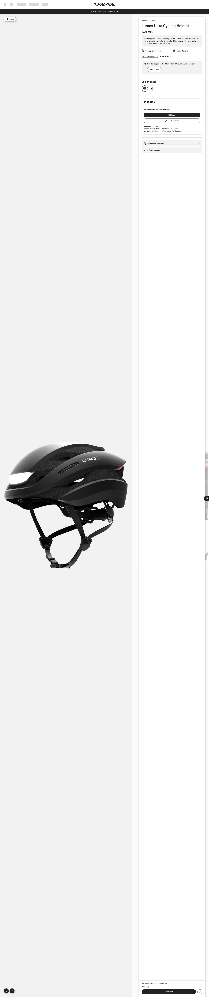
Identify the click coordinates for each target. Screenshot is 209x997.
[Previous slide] (6, 990)
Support (45, 4)
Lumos (152, 21)
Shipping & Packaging (162, 131)
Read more (175, 129)
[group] (169, 67)
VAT (173, 131)
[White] (152, 88)
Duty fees (178, 131)
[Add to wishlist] (199, 991)
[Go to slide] (50, 991)
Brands (144, 21)
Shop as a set (154, 69)
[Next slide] (12, 990)
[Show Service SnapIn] (206, 498)
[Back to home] (104, 4)
